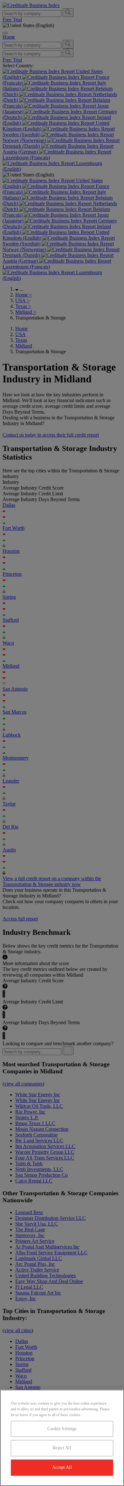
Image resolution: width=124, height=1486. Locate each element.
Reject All (62, 1447)
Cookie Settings (61, 1428)
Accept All (62, 1467)
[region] (62, 1438)
